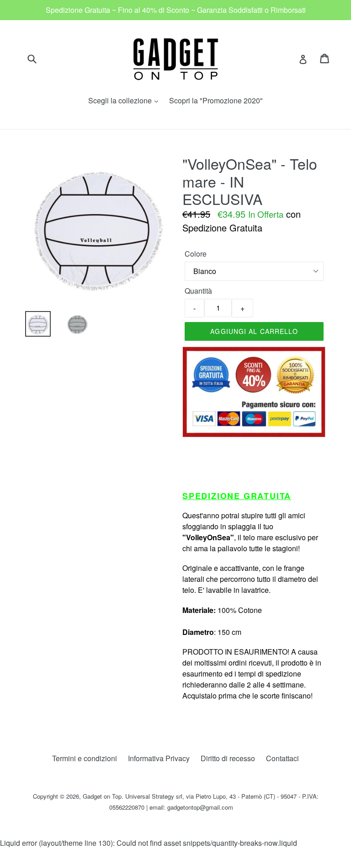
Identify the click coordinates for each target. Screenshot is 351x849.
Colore (196, 253)
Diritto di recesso (228, 758)
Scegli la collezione (125, 100)
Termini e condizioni (84, 758)
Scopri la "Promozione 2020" (216, 100)
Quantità (198, 290)
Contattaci (282, 758)
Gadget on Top (102, 796)
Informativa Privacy (159, 758)
